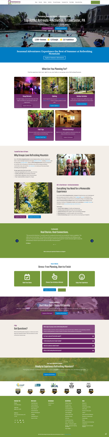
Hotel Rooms (51, 403)
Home (36, 2)
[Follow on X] (17, 420)
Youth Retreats (34, 403)
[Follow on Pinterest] (24, 422)
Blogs (83, 420)
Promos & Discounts (86, 410)
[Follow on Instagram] (23, 420)
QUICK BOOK (95, 2)
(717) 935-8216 (17, 404)
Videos (83, 412)
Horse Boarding (68, 410)
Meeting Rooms (34, 416)
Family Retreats (34, 410)
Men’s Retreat (34, 408)
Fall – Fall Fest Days (69, 422)
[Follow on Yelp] (15, 422)
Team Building (68, 412)
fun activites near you (69, 203)
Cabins (49, 405)
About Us (84, 403)
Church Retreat (34, 405)
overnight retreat (88, 202)
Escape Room (68, 405)
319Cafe (67, 418)
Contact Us (84, 423)
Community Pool (65, 2)
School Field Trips (69, 414)
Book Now (61, 290)
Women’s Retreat (35, 406)
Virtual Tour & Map (86, 406)
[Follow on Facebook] (15, 420)
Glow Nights (71, 2)
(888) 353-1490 (17, 409)
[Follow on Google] (18, 422)
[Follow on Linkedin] (21, 422)
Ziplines (45, 2)
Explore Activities (61, 28)
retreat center (24, 162)
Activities (50, 2)
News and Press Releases (87, 414)
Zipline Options (68, 403)
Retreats (40, 2)
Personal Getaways (56, 2)
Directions (84, 405)
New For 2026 (34, 418)
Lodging (33, 414)
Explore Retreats (47, 28)
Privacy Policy (68, 434)
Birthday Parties (68, 416)
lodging (77, 197)
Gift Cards (84, 408)
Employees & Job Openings (88, 422)
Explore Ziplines (54, 105)
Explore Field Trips (40, 137)
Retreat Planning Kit (35, 412)
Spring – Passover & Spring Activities (71, 426)
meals (82, 197)
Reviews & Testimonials (87, 416)
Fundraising (84, 418)
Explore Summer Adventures (54, 57)
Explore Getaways (68, 137)
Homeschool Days (78, 2)
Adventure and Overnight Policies (87, 426)
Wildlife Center (68, 406)
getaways (48, 160)
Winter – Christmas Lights (70, 423)
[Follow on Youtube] (20, 420)
